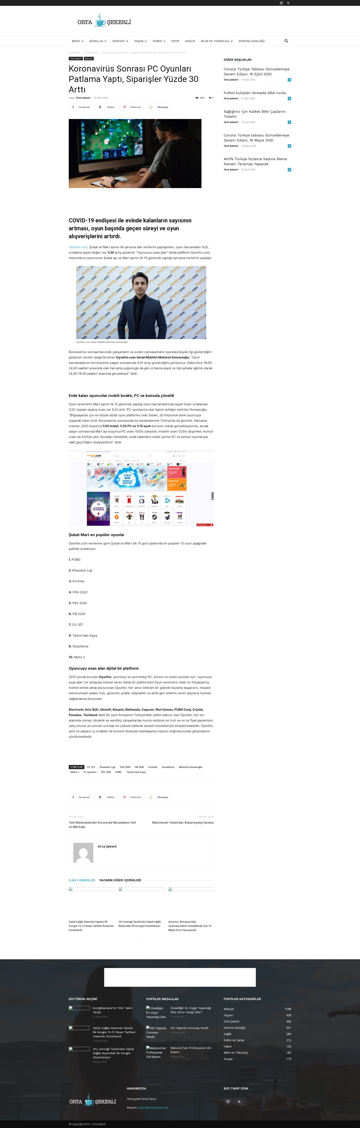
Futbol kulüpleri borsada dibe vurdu (255, 93)
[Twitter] (288, 3)
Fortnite (152, 767)
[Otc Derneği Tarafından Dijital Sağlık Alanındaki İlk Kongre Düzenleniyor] (141, 902)
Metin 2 (75, 771)
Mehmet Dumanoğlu (190, 767)
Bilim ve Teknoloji (215, 41)
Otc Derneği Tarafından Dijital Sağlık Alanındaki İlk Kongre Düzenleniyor (113, 1053)
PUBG (118, 771)
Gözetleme (168, 767)
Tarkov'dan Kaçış (136, 771)
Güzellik (96, 41)
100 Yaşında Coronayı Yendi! (189, 1028)
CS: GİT (91, 767)
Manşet (88, 58)
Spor (175, 41)
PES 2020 (106, 771)
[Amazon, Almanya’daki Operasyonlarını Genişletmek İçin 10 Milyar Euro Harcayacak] (191, 902)
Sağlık (190, 41)
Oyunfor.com (78, 247)
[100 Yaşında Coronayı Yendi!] (156, 1033)
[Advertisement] (215, 21)
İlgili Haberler (82, 880)
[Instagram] (281, 3)
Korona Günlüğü (252, 41)
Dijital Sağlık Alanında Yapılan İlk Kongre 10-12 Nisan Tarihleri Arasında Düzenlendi (91, 926)
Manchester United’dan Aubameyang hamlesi (183, 822)
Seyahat (118, 41)
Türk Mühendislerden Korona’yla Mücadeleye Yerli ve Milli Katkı (102, 825)
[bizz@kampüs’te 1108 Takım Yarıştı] (79, 1013)
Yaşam (138, 41)
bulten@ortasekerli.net (153, 1107)
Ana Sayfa (74, 52)
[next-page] (143, 938)
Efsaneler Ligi (107, 767)
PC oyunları (90, 771)
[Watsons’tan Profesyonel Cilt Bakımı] (156, 1053)
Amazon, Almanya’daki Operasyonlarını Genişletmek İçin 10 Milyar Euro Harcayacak (189, 926)
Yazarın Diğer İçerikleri (120, 880)
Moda (76, 41)
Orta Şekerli (91, 52)
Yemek (157, 41)
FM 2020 (139, 767)
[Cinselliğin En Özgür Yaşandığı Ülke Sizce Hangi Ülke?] (156, 1013)
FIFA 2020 (125, 767)
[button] (286, 41)
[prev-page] (137, 938)
